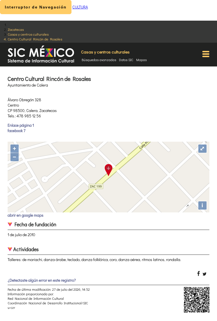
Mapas (141, 59)
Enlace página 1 (21, 125)
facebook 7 (16, 130)
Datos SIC (126, 59)
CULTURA (80, 7)
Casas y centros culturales (28, 34)
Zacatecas (16, 29)
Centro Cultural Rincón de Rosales (35, 38)
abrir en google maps (26, 215)
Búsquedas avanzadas (99, 59)
